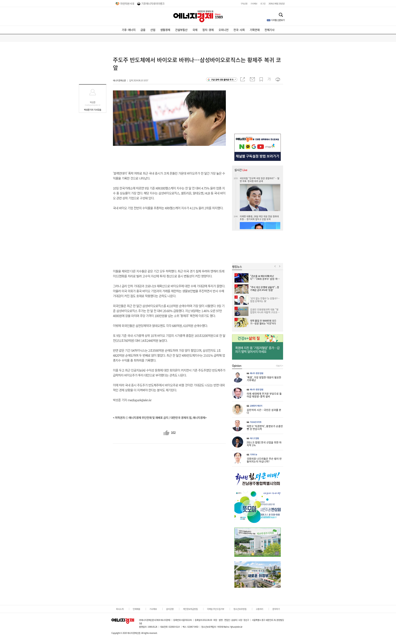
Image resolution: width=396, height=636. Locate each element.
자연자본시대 (127, 3)
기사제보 (253, 3)
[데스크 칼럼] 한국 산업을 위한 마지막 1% (264, 444)
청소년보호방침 (239, 608)
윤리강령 (170, 608)
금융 (142, 30)
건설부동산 (181, 30)
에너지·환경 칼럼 (256, 373)
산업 (152, 30)
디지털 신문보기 (278, 20)
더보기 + (279, 365)
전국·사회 (239, 30)
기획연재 (255, 30)
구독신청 (244, 3)
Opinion (236, 365)
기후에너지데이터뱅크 (152, 3)
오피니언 (223, 30)
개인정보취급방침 (190, 608)
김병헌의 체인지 (256, 405)
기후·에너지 (129, 30)
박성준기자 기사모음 (92, 109)
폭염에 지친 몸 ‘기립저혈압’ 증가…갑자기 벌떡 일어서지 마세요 (257, 349)
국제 (194, 30)
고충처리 (259, 608)
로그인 (262, 3)
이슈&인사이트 (255, 422)
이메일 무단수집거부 (215, 608)
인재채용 (136, 608)
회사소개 (119, 608)
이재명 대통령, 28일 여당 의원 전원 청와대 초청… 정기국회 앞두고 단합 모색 (259, 209)
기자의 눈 (253, 454)
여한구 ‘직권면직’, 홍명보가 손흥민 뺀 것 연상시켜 (265, 427)
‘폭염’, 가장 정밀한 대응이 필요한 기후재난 (264, 378)
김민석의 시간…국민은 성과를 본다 (264, 411)
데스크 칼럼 (254, 438)
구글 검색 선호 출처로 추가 (222, 79)
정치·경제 (208, 30)
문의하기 (276, 608)
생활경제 (165, 30)
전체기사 (269, 30)
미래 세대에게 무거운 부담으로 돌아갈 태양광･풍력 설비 (264, 395)
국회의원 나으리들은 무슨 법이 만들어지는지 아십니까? (264, 460)
